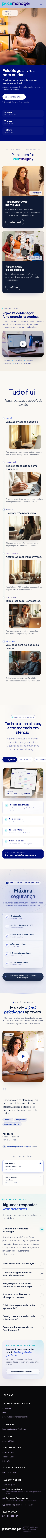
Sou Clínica (13, 287)
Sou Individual (14, 222)
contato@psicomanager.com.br (19, 1505)
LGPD (4, 1412)
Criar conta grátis (14, 97)
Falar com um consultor (23, 1371)
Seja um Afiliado (8, 1441)
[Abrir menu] (41, 3)
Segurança (6, 1408)
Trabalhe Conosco (10, 1457)
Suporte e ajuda (8, 1484)
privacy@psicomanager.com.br (15, 1417)
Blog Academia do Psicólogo (14, 1429)
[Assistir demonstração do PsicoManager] (23, 344)
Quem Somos (8, 1452)
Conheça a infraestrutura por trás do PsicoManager (24, 976)
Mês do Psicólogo (9, 1472)
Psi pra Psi (6, 1461)
